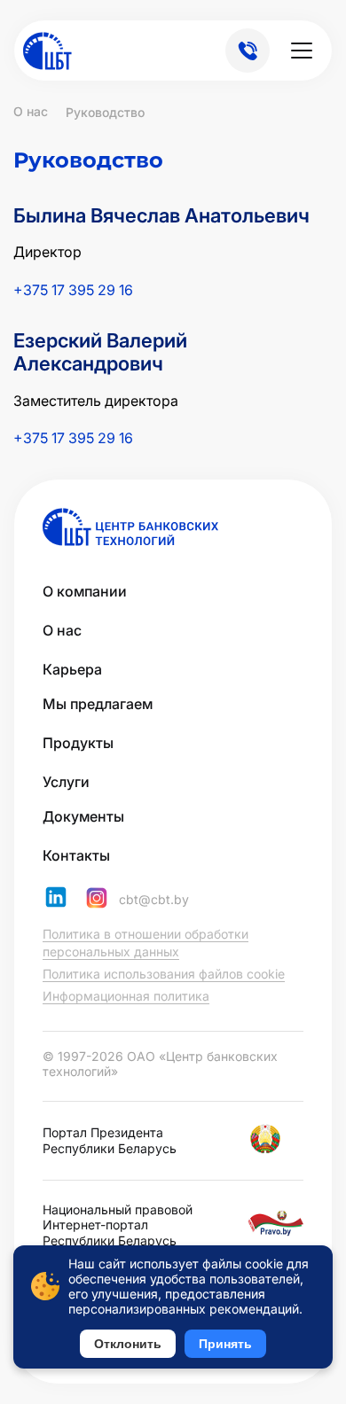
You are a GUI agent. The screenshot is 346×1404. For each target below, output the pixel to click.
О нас (62, 630)
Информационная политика (126, 995)
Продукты (78, 743)
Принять (225, 1344)
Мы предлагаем (98, 704)
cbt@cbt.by (154, 900)
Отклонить (127, 1344)
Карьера (72, 669)
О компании (85, 591)
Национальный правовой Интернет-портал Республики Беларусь (118, 1225)
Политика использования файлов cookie (164, 973)
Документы (83, 816)
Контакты (76, 855)
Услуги (66, 782)
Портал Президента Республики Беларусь (110, 1140)
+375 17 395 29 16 (73, 290)
